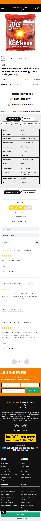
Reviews (6, 123)
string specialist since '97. (22, 94)
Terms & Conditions (6, 471)
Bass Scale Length (26, 502)
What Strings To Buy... (27, 505)
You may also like (12, 192)
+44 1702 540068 (21, 430)
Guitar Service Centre (7, 477)
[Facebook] (15, 425)
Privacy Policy (5, 469)
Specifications (13, 119)
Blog (2, 480)
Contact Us (4, 466)
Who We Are (4, 463)
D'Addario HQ (25, 510)
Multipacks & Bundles (7, 502)
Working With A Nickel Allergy (29, 494)
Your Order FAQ (25, 469)
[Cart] (38, 7)
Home (2, 56)
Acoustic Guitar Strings (7, 497)
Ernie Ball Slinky (5, 489)
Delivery (23, 463)
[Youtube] (25, 425)
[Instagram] (22, 425)
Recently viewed (29, 192)
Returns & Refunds (26, 466)
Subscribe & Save (26, 477)
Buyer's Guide (25, 474)
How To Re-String (26, 489)
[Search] (35, 7)
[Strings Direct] (20, 8)
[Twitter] (18, 425)
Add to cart (20, 514)
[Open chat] (3, 511)
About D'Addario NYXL (27, 497)
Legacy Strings (5, 500)
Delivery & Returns (30, 123)
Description (28, 119)
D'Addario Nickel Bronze (8, 491)
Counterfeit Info (25, 508)
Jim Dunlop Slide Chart (27, 491)
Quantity (4, 84)
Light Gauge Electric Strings (9, 505)
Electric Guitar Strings (7, 494)
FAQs (16, 123)
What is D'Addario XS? (27, 500)
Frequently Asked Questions (9, 474)
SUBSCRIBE (33, 391)
